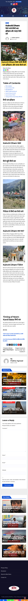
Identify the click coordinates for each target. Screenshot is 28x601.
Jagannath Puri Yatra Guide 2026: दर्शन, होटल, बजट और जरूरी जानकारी (13, 538)
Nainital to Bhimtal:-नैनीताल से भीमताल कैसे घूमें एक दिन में (8, 350)
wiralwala (14, 383)
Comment (4, 428)
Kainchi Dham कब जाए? (11, 93)
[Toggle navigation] (13, 16)
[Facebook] (4, 70)
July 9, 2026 (7, 510)
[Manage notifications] (25, 598)
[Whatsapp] (6, 70)
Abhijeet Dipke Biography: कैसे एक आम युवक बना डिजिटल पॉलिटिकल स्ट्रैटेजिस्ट (13, 508)
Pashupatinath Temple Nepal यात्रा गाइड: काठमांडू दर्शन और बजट (13, 381)
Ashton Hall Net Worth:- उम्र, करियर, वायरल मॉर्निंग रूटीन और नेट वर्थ (13, 552)
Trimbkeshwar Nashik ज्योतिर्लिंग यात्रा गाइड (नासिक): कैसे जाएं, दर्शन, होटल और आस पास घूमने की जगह (14, 409)
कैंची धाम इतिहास (9, 86)
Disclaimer (3, 571)
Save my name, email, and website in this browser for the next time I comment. (13, 480)
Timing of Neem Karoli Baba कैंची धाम (14, 96)
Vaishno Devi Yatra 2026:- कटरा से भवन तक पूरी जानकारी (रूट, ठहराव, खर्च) (12, 395)
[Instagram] (7, 70)
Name (4, 455)
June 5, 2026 (7, 555)
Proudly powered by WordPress (7, 596)
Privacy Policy (4, 567)
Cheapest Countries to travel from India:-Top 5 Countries (20, 350)
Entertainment (6, 519)
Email (4, 462)
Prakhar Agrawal (15, 37)
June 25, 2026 (7, 525)
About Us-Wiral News (6, 574)
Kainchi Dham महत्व (10, 87)
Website (4, 470)
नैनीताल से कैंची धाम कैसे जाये (11, 91)
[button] (23, 15)
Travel (5, 377)
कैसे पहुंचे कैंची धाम (9, 89)
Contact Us (3, 577)
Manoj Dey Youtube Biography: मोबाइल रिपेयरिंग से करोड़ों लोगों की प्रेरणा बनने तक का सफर (13, 523)
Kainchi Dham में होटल (10, 95)
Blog (5, 534)
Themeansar (24, 596)
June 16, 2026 (7, 540)
